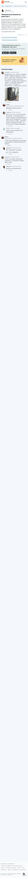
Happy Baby (8, 10)
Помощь (2, 867)
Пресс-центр (23, 869)
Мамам (9, 869)
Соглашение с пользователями (7, 863)
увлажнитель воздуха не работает (9, 40)
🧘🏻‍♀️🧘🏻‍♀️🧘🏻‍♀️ (7, 128)
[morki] (4, 105)
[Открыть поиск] (26, 2)
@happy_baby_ (9, 6)
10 (26, 34)
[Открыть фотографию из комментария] (12, 94)
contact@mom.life (10, 874)
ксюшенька (7, 72)
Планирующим (15, 869)
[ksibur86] (2, 73)
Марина (8, 104)
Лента (2, 6)
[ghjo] (4, 129)
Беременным (4, 869)
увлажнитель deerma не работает (9, 37)
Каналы (19, 867)
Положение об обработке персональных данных (11, 865)
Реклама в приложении (11, 867)
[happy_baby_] (4, 148)
